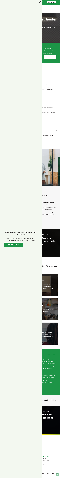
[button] (40, 2)
